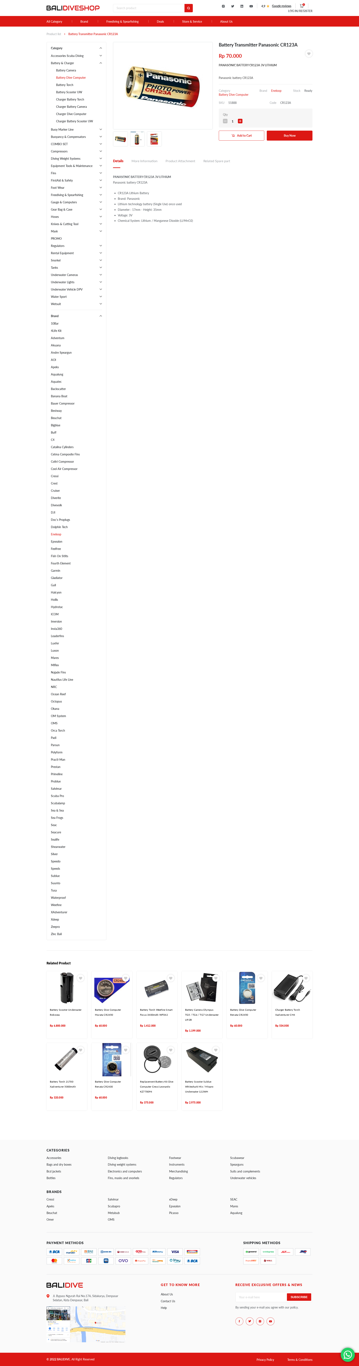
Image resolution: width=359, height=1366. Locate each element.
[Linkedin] (241, 6)
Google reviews (281, 6)
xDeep (173, 1199)
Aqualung (57, 374)
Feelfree (56, 549)
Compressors (59, 151)
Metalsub (114, 1213)
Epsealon (56, 541)
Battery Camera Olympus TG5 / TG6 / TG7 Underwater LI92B (202, 1014)
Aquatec (56, 381)
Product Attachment (180, 161)
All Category (54, 21)
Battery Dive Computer (71, 77)
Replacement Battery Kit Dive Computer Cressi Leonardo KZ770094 (156, 1086)
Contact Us (168, 1301)
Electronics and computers (125, 1171)
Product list (54, 34)
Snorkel (55, 260)
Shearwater (58, 847)
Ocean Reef (58, 694)
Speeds (55, 868)
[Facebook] (239, 1321)
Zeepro (55, 926)
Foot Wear (57, 187)
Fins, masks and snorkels (123, 1178)
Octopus (56, 701)
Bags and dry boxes (59, 1164)
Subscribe (299, 1297)
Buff (53, 432)
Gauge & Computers (64, 202)
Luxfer (55, 643)
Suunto (55, 883)
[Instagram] (223, 6)
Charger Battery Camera (71, 106)
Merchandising (178, 1171)
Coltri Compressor (62, 461)
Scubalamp (58, 803)
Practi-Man (58, 759)
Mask (54, 231)
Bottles (51, 1178)
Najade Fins (58, 672)
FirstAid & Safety (62, 180)
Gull (53, 585)
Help (164, 1308)
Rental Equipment (62, 253)
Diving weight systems (122, 1164)
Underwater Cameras (64, 275)
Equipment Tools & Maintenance (71, 166)
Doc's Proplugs (60, 519)
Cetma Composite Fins (65, 454)
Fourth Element (61, 563)
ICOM (55, 614)
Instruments (176, 1164)
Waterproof (58, 897)
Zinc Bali (56, 934)
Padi (53, 737)
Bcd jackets (54, 1171)
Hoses (55, 216)
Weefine (56, 905)
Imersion (56, 621)
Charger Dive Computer (71, 114)
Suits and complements (245, 1171)
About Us (226, 21)
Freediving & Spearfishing (122, 21)
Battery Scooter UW (69, 92)
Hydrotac (57, 607)
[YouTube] (251, 6)
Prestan (55, 767)
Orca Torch (58, 730)
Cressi (54, 476)
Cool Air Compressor (64, 469)
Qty (225, 114)
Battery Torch (64, 85)
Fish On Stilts (59, 556)
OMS (54, 723)
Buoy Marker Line (62, 129)
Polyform (57, 752)
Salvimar (56, 788)
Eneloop (56, 534)
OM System (58, 716)
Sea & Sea (57, 810)
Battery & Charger (62, 63)
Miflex (55, 665)
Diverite (56, 498)
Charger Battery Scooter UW (74, 121)
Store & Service (192, 21)
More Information (144, 161)
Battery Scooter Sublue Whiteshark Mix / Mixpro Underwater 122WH (199, 1086)
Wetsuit (56, 304)
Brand (84, 21)
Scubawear (237, 1158)
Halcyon (56, 592)
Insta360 (56, 628)
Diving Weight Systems (65, 158)
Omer (50, 1219)
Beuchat (56, 418)
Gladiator (57, 578)
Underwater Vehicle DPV (67, 289)
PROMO (56, 238)
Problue (56, 781)
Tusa (54, 890)
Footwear (175, 1158)
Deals (160, 21)
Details (118, 161)
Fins (53, 173)
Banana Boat (59, 396)
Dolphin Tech (59, 527)
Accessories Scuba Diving (67, 56)
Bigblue (55, 425)
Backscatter (58, 389)
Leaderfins (57, 636)
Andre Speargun (61, 352)
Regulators (57, 246)
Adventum (57, 338)
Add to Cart (244, 135)
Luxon (55, 650)
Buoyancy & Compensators (68, 137)
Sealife (55, 839)
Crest (54, 483)
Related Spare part (216, 161)
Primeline (57, 774)
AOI (53, 360)
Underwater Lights (62, 282)
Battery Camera (66, 70)
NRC (54, 687)
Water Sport (59, 296)
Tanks (54, 267)
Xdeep (55, 919)
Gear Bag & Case (61, 209)
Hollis (54, 599)
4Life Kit (56, 330)
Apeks (55, 367)
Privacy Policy (265, 1359)
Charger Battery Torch (70, 99)
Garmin (55, 570)
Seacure (56, 832)
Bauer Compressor (63, 403)
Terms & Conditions (299, 1359)
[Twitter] (232, 6)
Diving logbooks (118, 1158)
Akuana (56, 345)
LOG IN (300, 11)
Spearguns (236, 1164)
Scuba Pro (57, 796)
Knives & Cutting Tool (64, 224)
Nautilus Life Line (62, 679)
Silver (54, 854)
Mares (55, 658)
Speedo (55, 861)
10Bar (55, 323)
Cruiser (55, 490)
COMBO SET (59, 144)
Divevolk (56, 505)
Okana (55, 708)
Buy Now (290, 135)
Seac (54, 825)
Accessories (54, 1158)
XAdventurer (59, 912)
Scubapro (114, 1206)
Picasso (173, 1213)
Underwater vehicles (243, 1178)
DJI (53, 512)
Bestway (56, 410)
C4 (52, 439)
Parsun (55, 745)
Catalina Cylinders (62, 447)
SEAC (233, 1199)
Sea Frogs (57, 817)
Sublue (55, 876)
